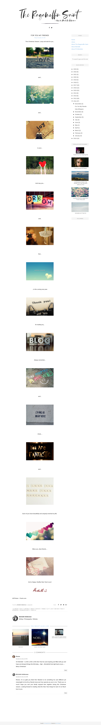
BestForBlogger (58, 723)
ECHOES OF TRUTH (80, 213)
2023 (74, 69)
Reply (66, 670)
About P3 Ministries (77, 49)
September (78, 117)
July (76, 119)
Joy (48, 608)
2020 (74, 77)
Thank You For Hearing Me (80, 154)
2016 (74, 88)
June (76, 122)
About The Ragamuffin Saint (79, 44)
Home (73, 39)
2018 (74, 82)
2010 (74, 138)
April (76, 128)
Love (51, 608)
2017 (74, 85)
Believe (16, 608)
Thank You (33, 610)
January (77, 135)
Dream (32, 608)
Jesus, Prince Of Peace (80, 168)
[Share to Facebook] (58, 605)
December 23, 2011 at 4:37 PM (21, 658)
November (78, 111)
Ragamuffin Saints (24, 610)
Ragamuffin (15, 610)
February (77, 133)
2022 (74, 71)
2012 (74, 98)
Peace (62, 608)
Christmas (26, 608)
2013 (74, 95)
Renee (18, 656)
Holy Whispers (79, 109)
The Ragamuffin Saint (47, 723)
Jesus (73, 42)
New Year (56, 608)
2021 (74, 74)
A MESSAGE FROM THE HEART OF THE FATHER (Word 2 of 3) (80, 183)
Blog (21, 608)
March (77, 130)
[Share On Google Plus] (66, 605)
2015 (74, 90)
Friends (44, 608)
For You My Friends (81, 106)
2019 (74, 80)
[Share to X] (61, 605)
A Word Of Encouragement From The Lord (80, 199)
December (78, 103)
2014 (74, 93)
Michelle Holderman (22, 674)
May (76, 125)
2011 (74, 101)
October (77, 114)
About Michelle (75, 46)
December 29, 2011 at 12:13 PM (22, 676)
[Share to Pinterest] (63, 605)
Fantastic (37, 608)
